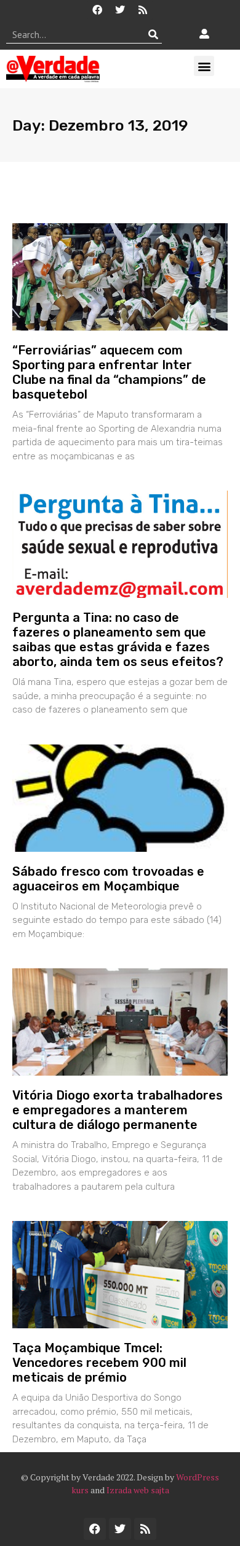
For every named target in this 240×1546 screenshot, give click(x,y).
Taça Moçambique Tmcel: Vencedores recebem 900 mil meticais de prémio (99, 1363)
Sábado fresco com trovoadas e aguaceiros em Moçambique (108, 879)
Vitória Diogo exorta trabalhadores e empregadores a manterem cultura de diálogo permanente (117, 1110)
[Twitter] (120, 10)
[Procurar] (153, 34)
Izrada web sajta (137, 1490)
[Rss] (143, 10)
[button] (204, 66)
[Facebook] (97, 10)
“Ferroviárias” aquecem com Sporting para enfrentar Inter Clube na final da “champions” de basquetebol (109, 372)
